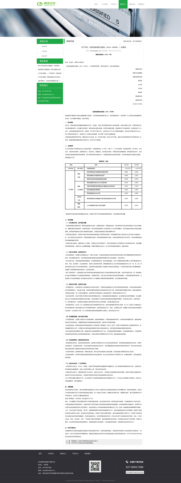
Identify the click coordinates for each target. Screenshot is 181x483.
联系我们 (141, 4)
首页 (96, 4)
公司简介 (51, 453)
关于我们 (105, 4)
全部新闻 (44, 46)
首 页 (134, 41)
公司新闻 (44, 51)
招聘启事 (44, 56)
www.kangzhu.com (95, 51)
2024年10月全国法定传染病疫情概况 (82, 443)
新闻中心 (123, 4)
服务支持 (132, 4)
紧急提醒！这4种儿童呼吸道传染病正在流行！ (85, 441)
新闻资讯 (139, 41)
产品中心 (114, 4)
